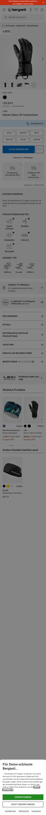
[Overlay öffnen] (32, 4)
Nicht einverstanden (22, 804)
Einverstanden (23, 797)
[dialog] (23, 787)
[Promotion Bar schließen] (43, 2)
